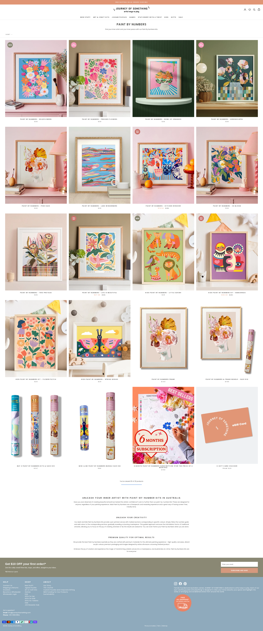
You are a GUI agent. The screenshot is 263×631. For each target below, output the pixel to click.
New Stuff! (29, 586)
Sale (26, 603)
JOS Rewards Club (32, 605)
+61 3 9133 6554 (14, 615)
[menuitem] (85, 17)
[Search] (254, 9)
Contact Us (7, 586)
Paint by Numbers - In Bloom (227, 206)
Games (28, 592)
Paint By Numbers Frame (163, 379)
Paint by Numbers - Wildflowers (36, 119)
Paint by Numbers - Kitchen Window (163, 206)
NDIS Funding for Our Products (55, 592)
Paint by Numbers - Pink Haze (36, 206)
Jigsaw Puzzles (31, 588)
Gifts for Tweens (31, 601)
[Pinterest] (185, 583)
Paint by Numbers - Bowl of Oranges (163, 119)
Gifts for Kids (30, 598)
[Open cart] (259, 9)
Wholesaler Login (10, 594)
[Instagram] (175, 583)
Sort (8, 34)
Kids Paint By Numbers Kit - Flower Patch (36, 379)
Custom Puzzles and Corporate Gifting (59, 590)
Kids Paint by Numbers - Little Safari (163, 293)
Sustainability (48, 594)
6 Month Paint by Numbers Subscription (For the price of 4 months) (163, 466)
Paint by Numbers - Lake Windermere (99, 206)
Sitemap (164, 626)
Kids (26, 594)
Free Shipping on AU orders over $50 (131, 2)
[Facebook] (180, 583)
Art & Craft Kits (31, 590)
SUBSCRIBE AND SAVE (239, 570)
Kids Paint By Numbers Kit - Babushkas (227, 293)
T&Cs (159, 626)
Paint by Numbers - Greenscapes (227, 119)
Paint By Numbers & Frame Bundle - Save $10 (227, 379)
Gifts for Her (30, 596)
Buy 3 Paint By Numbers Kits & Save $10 (36, 466)
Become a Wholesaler (12, 592)
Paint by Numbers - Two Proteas (36, 293)
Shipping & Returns (10, 588)
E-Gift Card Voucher (227, 466)
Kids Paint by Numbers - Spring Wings (99, 379)
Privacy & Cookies (150, 626)
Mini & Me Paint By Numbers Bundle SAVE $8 (100, 466)
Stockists (6, 590)
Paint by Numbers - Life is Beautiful (99, 293)
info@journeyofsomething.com (19, 613)
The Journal (48, 588)
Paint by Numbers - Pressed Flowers (99, 119)
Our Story (47, 586)
